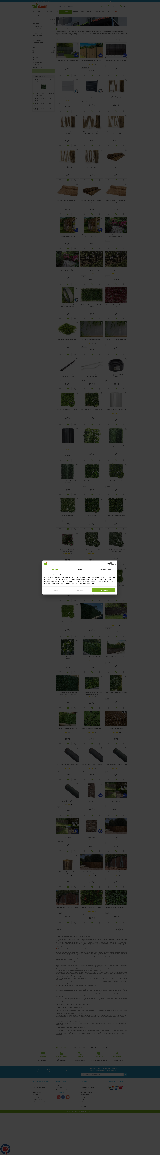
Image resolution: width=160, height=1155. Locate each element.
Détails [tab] (80, 569)
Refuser (56, 590)
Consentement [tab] (55, 569)
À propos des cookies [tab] (105, 569)
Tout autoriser (104, 590)
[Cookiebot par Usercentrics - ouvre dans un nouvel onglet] (108, 563)
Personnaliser (79, 590)
